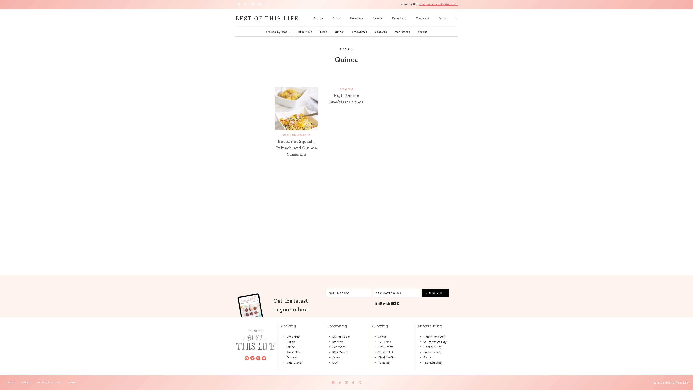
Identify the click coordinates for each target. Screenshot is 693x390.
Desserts (381, 32)
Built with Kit (387, 303)
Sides (285, 135)
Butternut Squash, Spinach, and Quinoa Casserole (296, 148)
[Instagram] (238, 4)
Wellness (422, 18)
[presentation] (296, 108)
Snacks (422, 32)
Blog (71, 382)
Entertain (399, 18)
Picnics (428, 357)
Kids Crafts (385, 347)
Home (318, 18)
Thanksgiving (301, 135)
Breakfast (305, 32)
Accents (337, 357)
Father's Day (432, 352)
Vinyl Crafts (386, 357)
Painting (384, 362)
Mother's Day (432, 347)
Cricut (382, 336)
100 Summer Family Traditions (438, 4)
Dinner (339, 32)
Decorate (356, 18)
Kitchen (337, 342)
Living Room (341, 336)
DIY (335, 362)
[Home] (340, 49)
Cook (336, 18)
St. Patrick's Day (435, 342)
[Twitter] (245, 4)
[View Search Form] (455, 18)
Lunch (323, 32)
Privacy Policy (49, 382)
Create (377, 18)
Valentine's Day (434, 336)
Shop (443, 18)
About (26, 382)
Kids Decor (340, 352)
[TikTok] (267, 4)
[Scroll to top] (685, 376)
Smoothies (359, 32)
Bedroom (338, 347)
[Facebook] (252, 4)
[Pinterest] (260, 4)
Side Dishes (402, 32)
